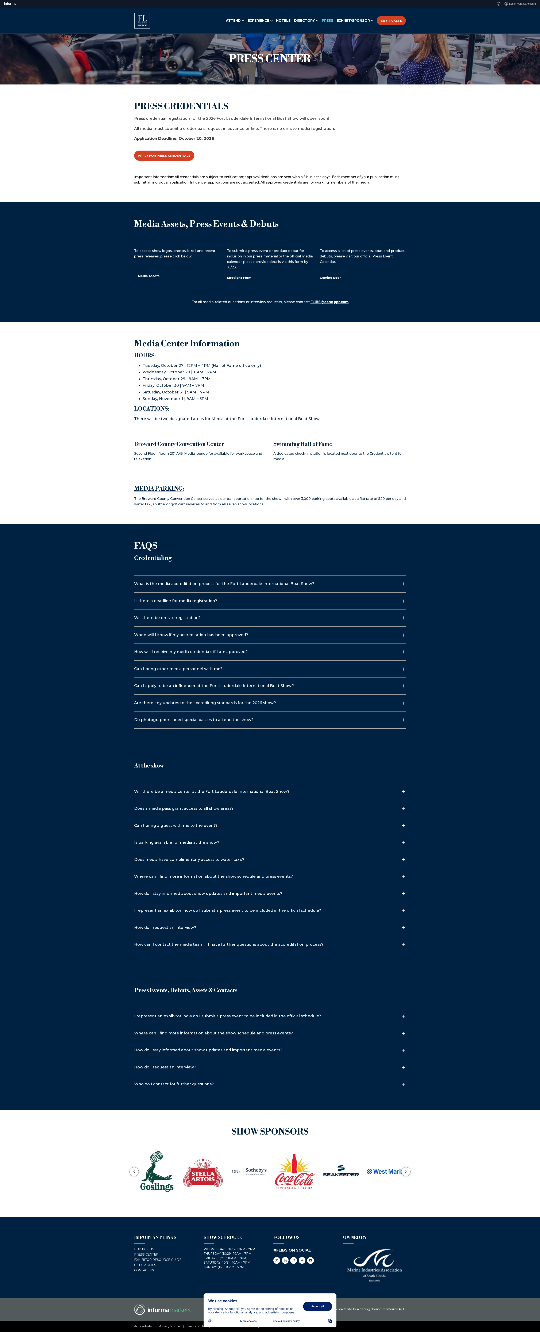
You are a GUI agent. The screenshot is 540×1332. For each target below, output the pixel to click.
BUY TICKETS (391, 21)
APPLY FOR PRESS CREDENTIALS (164, 156)
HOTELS (283, 21)
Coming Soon (331, 278)
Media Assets (148, 276)
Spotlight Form (239, 278)
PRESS (327, 21)
